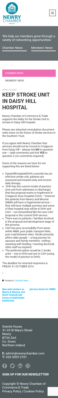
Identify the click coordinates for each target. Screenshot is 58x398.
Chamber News (12, 48)
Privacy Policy (11, 391)
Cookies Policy (33, 391)
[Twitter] (12, 365)
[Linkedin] (20, 365)
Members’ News (42, 48)
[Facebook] (4, 365)
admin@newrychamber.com (25, 353)
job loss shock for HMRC (43, 289)
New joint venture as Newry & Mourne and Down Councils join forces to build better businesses (13, 295)
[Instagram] (27, 365)
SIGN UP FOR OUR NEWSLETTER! (25, 374)
